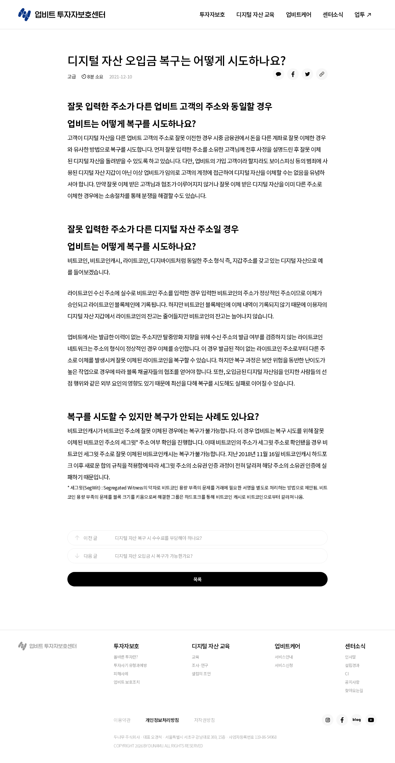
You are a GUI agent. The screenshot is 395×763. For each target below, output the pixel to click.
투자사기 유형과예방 (130, 665)
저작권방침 (204, 720)
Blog (356, 720)
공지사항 (352, 682)
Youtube (371, 720)
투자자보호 (212, 14)
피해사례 (121, 674)
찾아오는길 (354, 690)
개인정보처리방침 (162, 720)
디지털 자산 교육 (255, 14)
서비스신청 (284, 665)
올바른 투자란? (126, 657)
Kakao (278, 74)
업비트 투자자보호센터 (61, 14)
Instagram (327, 720)
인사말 (350, 657)
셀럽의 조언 (201, 674)
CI (346, 674)
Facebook (293, 74)
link (322, 74)
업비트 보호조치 (127, 682)
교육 (195, 657)
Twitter (307, 74)
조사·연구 (200, 665)
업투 (360, 14)
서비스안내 (284, 657)
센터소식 (333, 14)
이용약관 (122, 720)
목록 (197, 579)
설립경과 (352, 665)
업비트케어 (298, 14)
